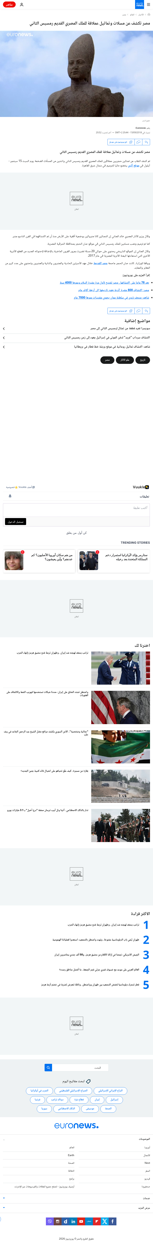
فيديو (147, 1179)
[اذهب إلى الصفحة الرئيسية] (139, 4)
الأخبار (141, 14)
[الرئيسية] (149, 14)
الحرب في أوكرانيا (39, 1091)
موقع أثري (133, 165)
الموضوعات (144, 1139)
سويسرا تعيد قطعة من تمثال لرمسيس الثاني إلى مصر (120, 329)
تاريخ (142, 360)
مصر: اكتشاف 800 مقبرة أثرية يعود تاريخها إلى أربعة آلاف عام (113, 290)
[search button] (48, 1067)
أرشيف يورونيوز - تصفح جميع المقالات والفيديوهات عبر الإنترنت (44, 1186)
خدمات (146, 1198)
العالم (132, 14)
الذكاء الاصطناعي (66, 1109)
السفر (147, 1171)
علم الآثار (125, 360)
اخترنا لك (142, 646)
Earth (71, 1155)
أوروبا (147, 1147)
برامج (71, 1179)
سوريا (44, 1109)
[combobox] (77, 1067)
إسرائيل (114, 1100)
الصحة (108, 1109)
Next (147, 1163)
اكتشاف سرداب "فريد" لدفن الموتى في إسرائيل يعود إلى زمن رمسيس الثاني (107, 338)
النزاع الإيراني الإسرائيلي (110, 1091)
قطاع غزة (79, 1100)
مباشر (9, 4)
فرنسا (37, 1100)
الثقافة (71, 1171)
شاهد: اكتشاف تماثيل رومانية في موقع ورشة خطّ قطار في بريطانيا (112, 347)
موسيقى (90, 1109)
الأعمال (146, 1155)
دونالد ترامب (57, 1100)
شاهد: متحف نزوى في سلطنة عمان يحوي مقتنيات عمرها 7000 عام (111, 297)
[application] (76, 74)
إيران (97, 1100)
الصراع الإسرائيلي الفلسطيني (73, 1091)
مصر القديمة (100, 263)
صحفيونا (146, 1186)
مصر (124, 14)
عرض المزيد (144, 1208)
